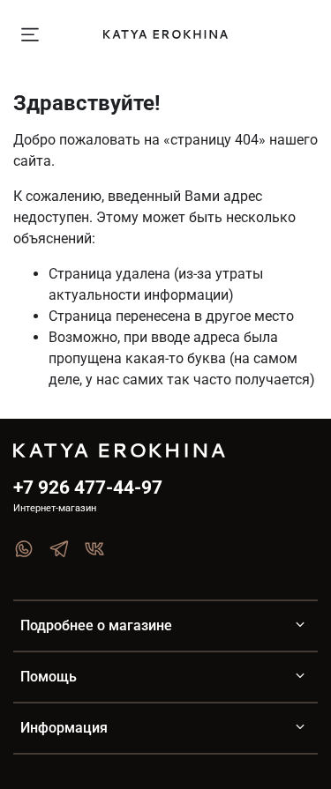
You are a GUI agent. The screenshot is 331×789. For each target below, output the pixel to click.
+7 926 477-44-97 (87, 487)
